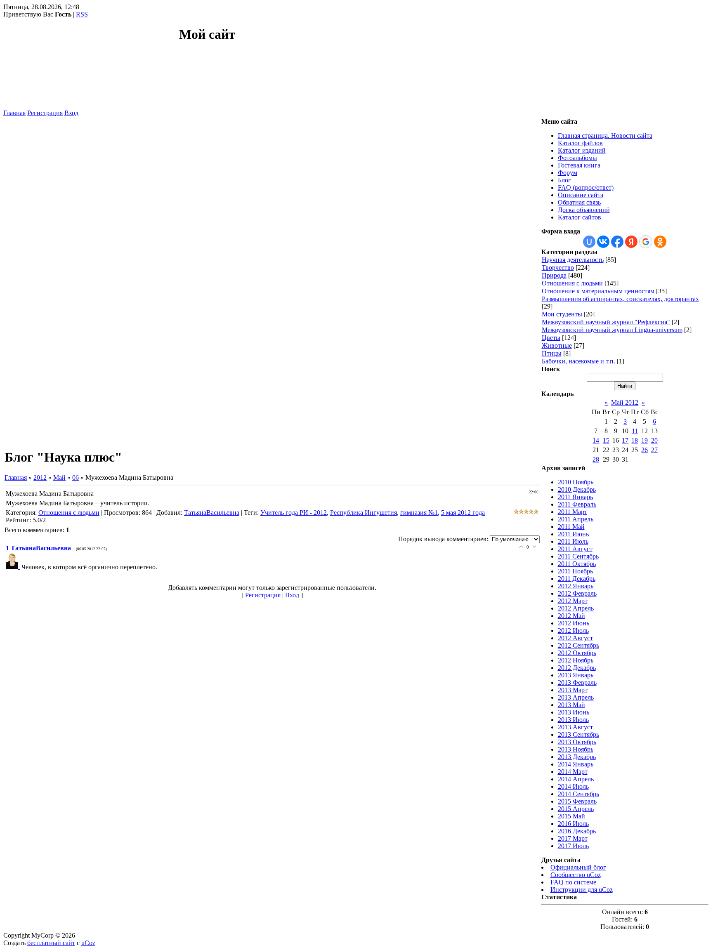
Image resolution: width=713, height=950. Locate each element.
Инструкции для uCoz (581, 889)
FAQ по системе (573, 882)
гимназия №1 (419, 512)
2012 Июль (573, 630)
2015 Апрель (576, 808)
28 (596, 459)
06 (75, 477)
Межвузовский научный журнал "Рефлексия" (606, 321)
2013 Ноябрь (575, 749)
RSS (82, 14)
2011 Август (575, 548)
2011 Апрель (575, 519)
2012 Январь (575, 585)
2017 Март (573, 838)
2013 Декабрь (577, 756)
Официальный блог (578, 867)
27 (654, 449)
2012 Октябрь (577, 652)
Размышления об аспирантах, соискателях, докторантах (620, 298)
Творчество (558, 267)
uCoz (88, 942)
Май (59, 477)
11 (635, 430)
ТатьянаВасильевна (211, 512)
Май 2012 (624, 402)
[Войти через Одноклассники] (660, 242)
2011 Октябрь (577, 563)
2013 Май (571, 704)
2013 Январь (575, 675)
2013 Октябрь (577, 741)
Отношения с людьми (68, 512)
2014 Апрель (576, 779)
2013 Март (573, 689)
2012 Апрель (576, 608)
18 (634, 440)
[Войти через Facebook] (617, 242)
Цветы (551, 337)
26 (644, 449)
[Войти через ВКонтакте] (603, 242)
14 (596, 440)
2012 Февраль (577, 593)
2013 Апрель (576, 697)
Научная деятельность (573, 259)
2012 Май (571, 615)
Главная (14, 112)
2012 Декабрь (577, 667)
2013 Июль (573, 719)
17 (625, 440)
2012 (40, 477)
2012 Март (573, 600)
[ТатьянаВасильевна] (13, 566)
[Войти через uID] (589, 242)
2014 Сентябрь (578, 793)
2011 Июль (573, 541)
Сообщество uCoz (575, 874)
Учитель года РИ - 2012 (293, 512)
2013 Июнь (573, 712)
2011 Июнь (573, 533)
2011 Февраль (577, 504)
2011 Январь (575, 496)
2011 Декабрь (576, 578)
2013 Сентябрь (578, 734)
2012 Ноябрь (575, 660)
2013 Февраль (577, 682)
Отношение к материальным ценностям (598, 291)
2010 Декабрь (577, 489)
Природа (554, 275)
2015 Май (571, 816)
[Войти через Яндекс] (631, 242)
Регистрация (45, 112)
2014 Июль (573, 786)
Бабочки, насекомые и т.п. (578, 361)
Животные (557, 345)
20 (654, 440)
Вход (71, 112)
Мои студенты (562, 314)
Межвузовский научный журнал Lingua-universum (612, 329)
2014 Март (573, 771)
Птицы (552, 353)
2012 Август (575, 637)
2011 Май (571, 526)
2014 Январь (575, 764)
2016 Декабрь (577, 830)
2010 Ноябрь (575, 482)
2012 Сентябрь (578, 645)
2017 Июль (573, 845)
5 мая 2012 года (463, 512)
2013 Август (575, 727)
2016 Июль (573, 823)
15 (606, 440)
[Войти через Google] (645, 241)
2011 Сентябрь (578, 556)
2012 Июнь (573, 623)
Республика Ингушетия (363, 512)
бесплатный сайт (51, 942)
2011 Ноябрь (575, 571)
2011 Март (572, 511)
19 (644, 440)
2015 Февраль (577, 801)
